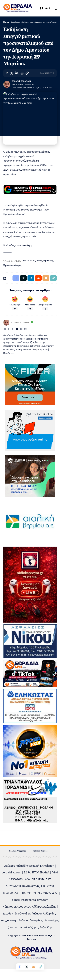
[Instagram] (21, 329)
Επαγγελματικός (44, 260)
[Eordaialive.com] (17, 8)
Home (6, 22)
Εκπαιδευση (18, 84)
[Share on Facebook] (19, 966)
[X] (12, 329)
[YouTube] (17, 329)
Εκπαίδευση (15, 22)
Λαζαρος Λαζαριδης (21, 81)
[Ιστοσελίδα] (4, 329)
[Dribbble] (25, 329)
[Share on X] (11, 73)
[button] (41, 8)
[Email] (33, 966)
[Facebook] (9, 329)
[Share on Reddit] (22, 73)
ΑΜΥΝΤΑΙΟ (28, 260)
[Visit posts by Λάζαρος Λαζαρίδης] (6, 84)
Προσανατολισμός (12, 265)
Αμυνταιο (30, 84)
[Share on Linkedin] (16, 73)
